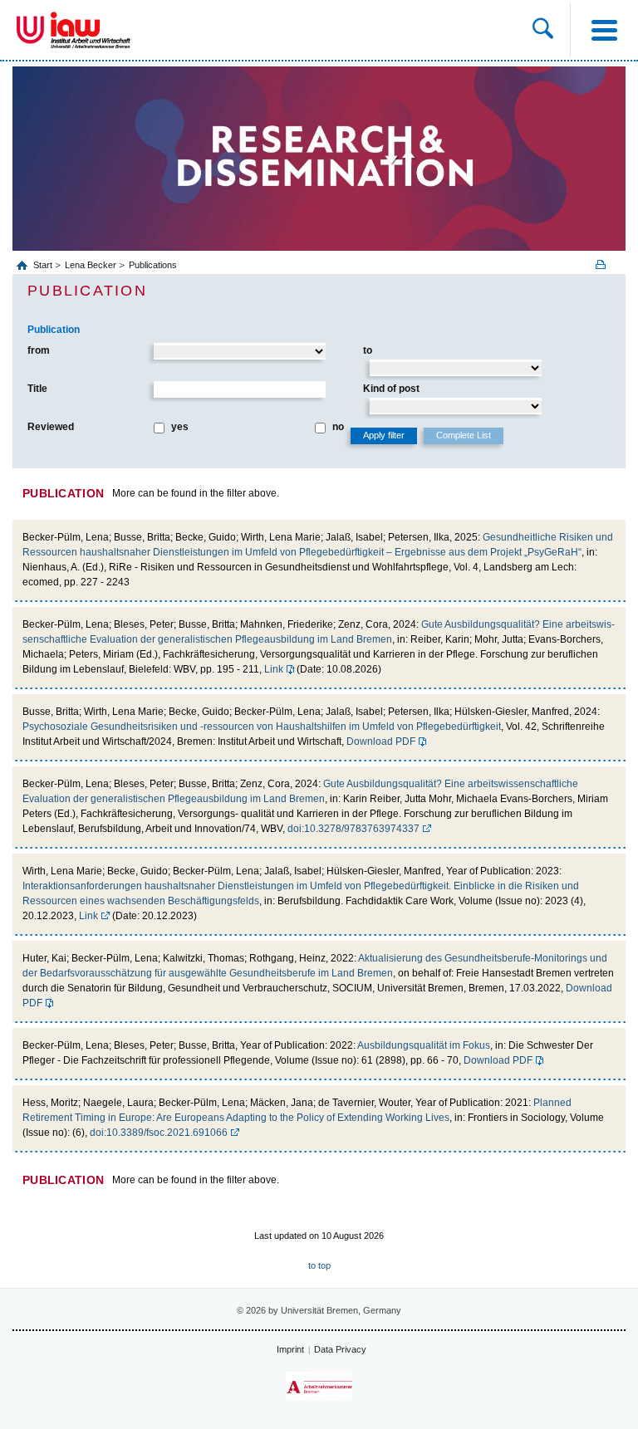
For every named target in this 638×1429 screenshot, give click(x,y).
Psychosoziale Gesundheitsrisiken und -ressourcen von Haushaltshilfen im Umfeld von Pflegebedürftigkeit (261, 726)
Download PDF (380, 741)
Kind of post (391, 388)
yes (180, 427)
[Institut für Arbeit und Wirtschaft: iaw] (90, 29)
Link (273, 669)
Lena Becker (90, 265)
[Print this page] (606, 264)
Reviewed (50, 427)
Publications (153, 265)
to (367, 350)
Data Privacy (340, 1349)
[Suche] (543, 29)
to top (319, 1265)
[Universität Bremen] (30, 29)
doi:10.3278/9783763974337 (353, 828)
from (38, 350)
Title (37, 388)
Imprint (290, 1349)
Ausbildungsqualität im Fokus (423, 1045)
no (338, 427)
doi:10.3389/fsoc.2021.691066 (159, 1132)
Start (44, 265)
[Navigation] (604, 29)
